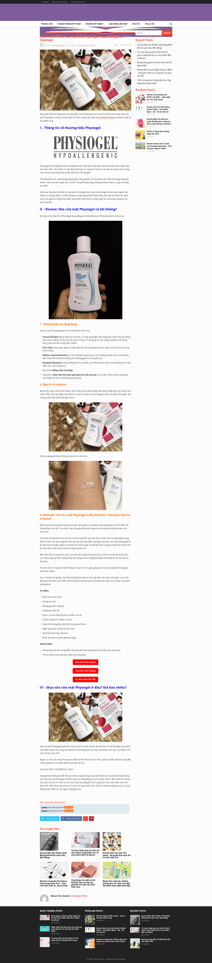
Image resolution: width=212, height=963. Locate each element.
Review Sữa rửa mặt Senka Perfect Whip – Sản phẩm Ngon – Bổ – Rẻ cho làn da (158, 109)
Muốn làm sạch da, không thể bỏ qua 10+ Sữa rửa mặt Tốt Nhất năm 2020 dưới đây (116, 883)
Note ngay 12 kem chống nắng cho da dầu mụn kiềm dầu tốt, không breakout (65, 918)
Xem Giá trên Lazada (85, 662)
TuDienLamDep (107, 117)
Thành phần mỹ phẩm (69, 24)
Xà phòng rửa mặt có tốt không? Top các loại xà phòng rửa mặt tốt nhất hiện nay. (83, 883)
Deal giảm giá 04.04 (57, 807)
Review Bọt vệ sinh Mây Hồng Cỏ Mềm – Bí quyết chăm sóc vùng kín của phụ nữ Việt (154, 72)
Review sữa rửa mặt (87, 45)
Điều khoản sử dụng (59, 2)
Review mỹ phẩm (94, 24)
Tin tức (136, 24)
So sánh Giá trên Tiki (85, 679)
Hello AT (149, 24)
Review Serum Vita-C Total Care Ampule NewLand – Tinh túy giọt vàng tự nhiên (159, 145)
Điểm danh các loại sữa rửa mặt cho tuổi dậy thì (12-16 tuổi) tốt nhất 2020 (66, 929)
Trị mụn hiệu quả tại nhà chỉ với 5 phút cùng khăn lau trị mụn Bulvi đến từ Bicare (85, 852)
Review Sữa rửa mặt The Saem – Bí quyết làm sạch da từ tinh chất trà (116, 855)
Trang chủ (47, 24)
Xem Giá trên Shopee (85, 670)
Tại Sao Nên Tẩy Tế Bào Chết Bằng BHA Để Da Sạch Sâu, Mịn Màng (53, 855)
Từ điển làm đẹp (98, 959)
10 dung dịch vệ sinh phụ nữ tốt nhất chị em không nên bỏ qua (64, 939)
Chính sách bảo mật (78, 2)
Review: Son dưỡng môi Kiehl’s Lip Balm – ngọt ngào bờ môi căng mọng (158, 96)
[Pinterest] (91, 818)
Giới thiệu (45, 2)
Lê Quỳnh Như (59, 45)
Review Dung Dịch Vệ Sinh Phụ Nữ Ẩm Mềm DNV (155, 940)
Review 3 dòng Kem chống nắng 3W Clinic (158, 132)
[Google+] (85, 818)
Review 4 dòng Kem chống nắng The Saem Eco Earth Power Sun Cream (111, 940)
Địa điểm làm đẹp (118, 24)
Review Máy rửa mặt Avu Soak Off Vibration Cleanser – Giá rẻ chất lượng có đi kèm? (159, 121)
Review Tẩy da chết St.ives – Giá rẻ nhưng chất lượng (110, 917)
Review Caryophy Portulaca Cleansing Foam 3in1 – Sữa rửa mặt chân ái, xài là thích (54, 883)
